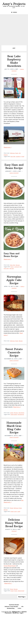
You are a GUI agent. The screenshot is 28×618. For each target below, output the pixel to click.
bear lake (13, 156)
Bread (11, 508)
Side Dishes (21, 412)
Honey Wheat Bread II (10, 566)
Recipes (18, 265)
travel (22, 156)
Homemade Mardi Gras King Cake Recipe (14, 427)
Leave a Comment (14, 173)
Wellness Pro (16, 612)
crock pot (16, 266)
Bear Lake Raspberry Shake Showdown (14, 61)
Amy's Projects (14, 4)
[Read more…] (7, 147)
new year (11, 268)
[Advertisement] (14, 29)
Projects (6, 155)
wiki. (22, 500)
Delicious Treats (14, 153)
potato (11, 412)
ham (20, 266)
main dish (6, 268)
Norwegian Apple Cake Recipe (14, 280)
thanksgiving (21, 414)
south (18, 511)
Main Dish (12, 265)
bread (12, 511)
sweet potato (14, 414)
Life (19, 153)
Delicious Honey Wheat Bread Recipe (14, 523)
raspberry (18, 156)
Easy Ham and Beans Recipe (14, 166)
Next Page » (22, 597)
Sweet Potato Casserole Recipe (14, 352)
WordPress (15, 613)
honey (15, 590)
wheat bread (21, 590)
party (15, 511)
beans (12, 266)
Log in (21, 613)
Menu (15, 12)
